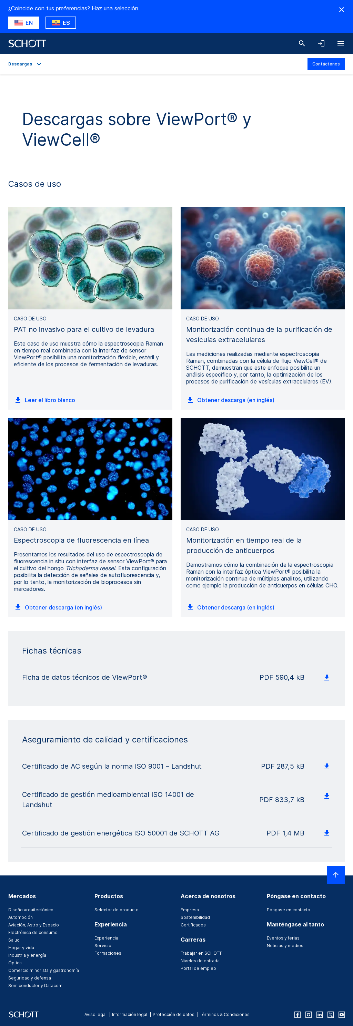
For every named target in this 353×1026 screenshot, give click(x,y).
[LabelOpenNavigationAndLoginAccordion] (321, 43)
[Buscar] (302, 43)
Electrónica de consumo (33, 932)
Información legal (129, 1014)
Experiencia (106, 938)
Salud (14, 940)
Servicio (102, 945)
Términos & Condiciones (225, 1014)
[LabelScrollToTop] (336, 875)
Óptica (15, 962)
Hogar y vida (21, 947)
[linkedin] (319, 1015)
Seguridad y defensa (29, 978)
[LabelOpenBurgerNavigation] (340, 43)
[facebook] (297, 1015)
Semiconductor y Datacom (35, 985)
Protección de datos (173, 1014)
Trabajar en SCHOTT (201, 953)
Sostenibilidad (195, 917)
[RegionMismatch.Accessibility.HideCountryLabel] (341, 10)
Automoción (20, 917)
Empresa (190, 909)
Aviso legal (95, 1014)
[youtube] (342, 1015)
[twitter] (330, 1015)
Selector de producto (116, 909)
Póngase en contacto (288, 909)
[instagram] (308, 1015)
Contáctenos (326, 63)
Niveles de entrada (200, 960)
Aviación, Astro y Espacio (33, 924)
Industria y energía (27, 955)
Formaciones (107, 953)
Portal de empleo (198, 968)
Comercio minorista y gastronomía (43, 970)
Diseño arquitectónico (30, 909)
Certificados (193, 924)
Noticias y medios (285, 945)
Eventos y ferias (283, 938)
